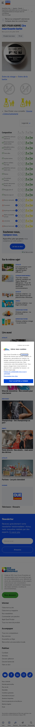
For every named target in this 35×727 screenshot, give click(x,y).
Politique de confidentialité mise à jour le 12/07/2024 (15, 372)
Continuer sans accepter (23, 345)
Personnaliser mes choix (11, 376)
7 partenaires (24, 354)
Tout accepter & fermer (18, 381)
